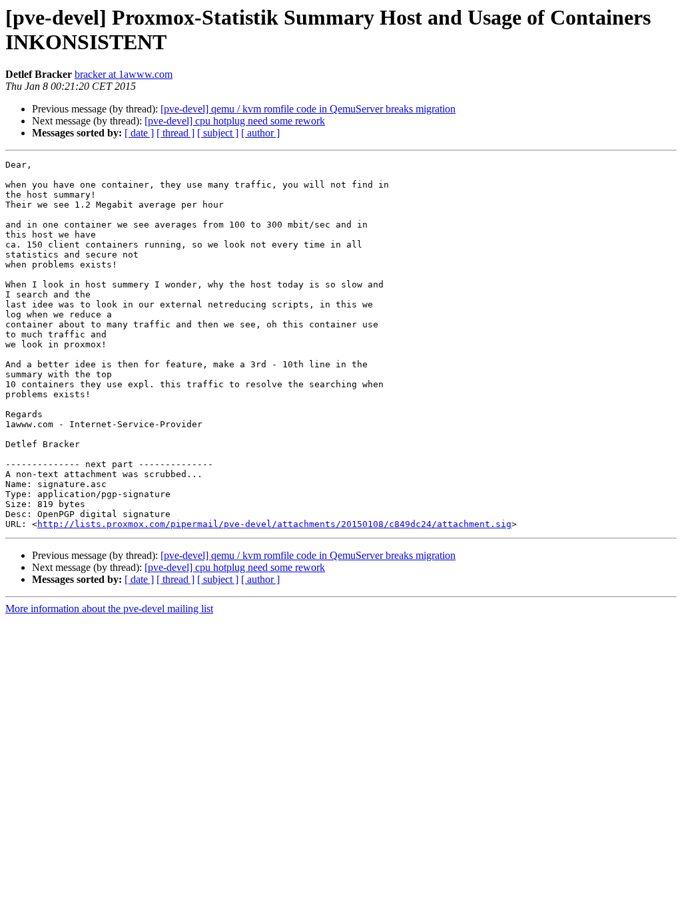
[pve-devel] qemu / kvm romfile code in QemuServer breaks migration (308, 108)
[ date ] (139, 132)
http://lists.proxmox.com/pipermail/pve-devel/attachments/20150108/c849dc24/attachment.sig (274, 524)
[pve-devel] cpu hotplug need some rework (235, 120)
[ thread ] (175, 132)
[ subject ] (217, 132)
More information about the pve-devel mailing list (109, 608)
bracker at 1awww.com (123, 74)
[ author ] (260, 132)
